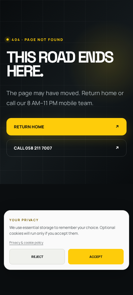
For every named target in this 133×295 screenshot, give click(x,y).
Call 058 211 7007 (66, 148)
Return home (66, 127)
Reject (37, 256)
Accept (95, 256)
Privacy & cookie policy (26, 242)
